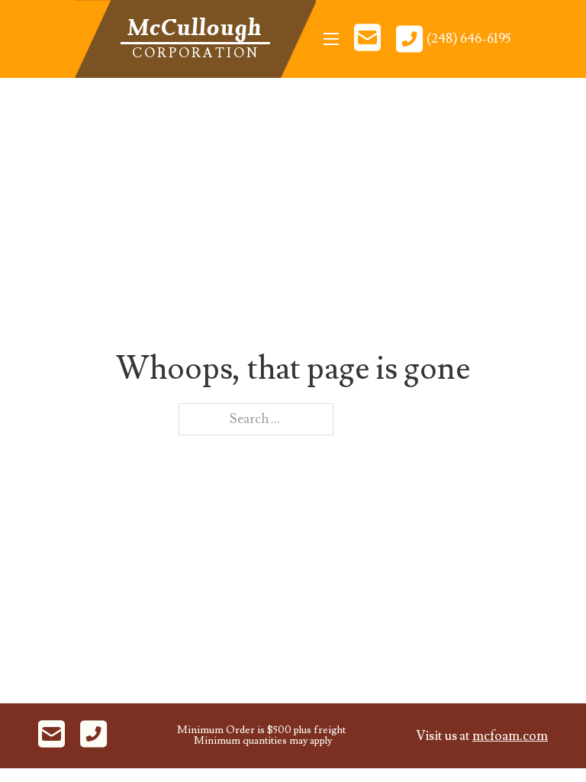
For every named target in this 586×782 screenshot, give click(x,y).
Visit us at (482, 736)
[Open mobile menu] (331, 39)
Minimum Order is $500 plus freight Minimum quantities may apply (261, 735)
